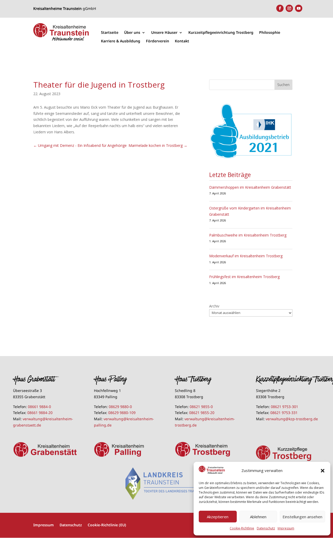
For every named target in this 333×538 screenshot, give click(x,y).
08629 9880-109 (122, 412)
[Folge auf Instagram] (289, 8)
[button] (322, 470)
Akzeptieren (217, 516)
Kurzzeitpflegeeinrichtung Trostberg (220, 32)
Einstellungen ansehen (302, 516)
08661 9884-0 (39, 406)
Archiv (214, 306)
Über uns (132, 32)
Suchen (283, 84)
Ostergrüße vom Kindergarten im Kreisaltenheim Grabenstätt (250, 211)
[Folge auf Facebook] (280, 8)
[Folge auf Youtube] (298, 8)
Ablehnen (258, 516)
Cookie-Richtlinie (242, 528)
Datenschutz (266, 528)
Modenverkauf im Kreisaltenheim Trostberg (246, 255)
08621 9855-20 (201, 412)
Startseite (109, 32)
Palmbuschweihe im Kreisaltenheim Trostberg (247, 235)
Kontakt (182, 41)
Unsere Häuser (164, 32)
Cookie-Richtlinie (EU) (107, 524)
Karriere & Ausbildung (120, 41)
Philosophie (269, 32)
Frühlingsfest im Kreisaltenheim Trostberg (244, 276)
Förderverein (157, 41)
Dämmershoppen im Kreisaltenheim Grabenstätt (250, 187)
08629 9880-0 (120, 406)
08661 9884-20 (40, 412)
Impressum (286, 528)
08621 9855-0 (201, 406)
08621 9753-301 (284, 406)
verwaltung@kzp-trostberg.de (292, 418)
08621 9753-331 (284, 412)
